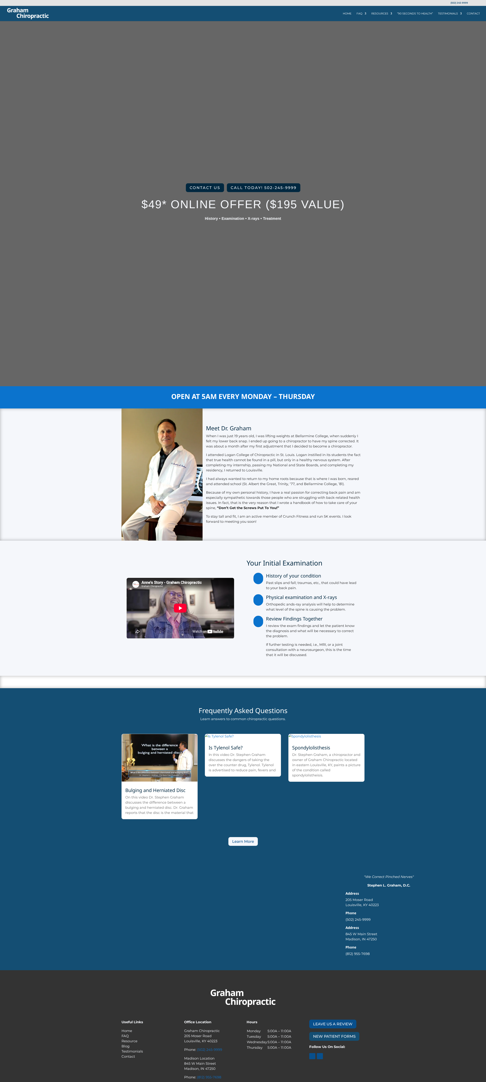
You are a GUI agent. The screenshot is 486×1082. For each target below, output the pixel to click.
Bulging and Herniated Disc (155, 790)
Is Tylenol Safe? (226, 747)
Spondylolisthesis (311, 747)
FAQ (359, 13)
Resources (379, 13)
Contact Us (205, 187)
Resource (129, 1041)
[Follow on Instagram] (320, 1056)
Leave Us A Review (333, 1024)
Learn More (243, 841)
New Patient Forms (334, 1036)
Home (347, 13)
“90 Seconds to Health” (415, 13)
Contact (473, 13)
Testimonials (448, 13)
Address (352, 893)
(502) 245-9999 (209, 1050)
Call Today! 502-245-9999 (264, 187)
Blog (125, 1046)
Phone (351, 913)
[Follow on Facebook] (312, 1056)
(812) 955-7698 (209, 1077)
